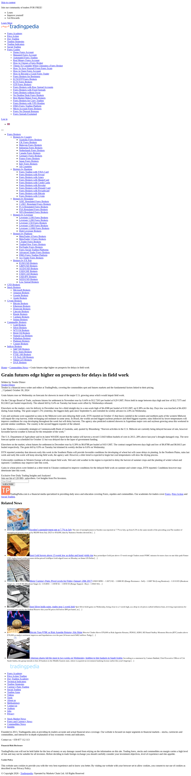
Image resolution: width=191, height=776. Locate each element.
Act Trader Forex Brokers (31, 258)
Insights (10, 727)
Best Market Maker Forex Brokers (29, 98)
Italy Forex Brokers (28, 164)
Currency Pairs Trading (18, 687)
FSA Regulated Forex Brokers (33, 209)
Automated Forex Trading (25, 57)
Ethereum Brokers (21, 306)
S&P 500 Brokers (21, 349)
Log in (4, 119)
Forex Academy (14, 33)
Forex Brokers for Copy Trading (28, 100)
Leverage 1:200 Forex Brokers (33, 220)
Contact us (12, 705)
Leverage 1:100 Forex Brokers (33, 217)
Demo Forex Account (23, 52)
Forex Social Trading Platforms (33, 249)
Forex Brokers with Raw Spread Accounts (33, 87)
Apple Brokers (20, 298)
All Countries (25, 166)
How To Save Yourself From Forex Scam (32, 68)
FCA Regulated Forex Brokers (33, 207)
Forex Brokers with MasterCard (34, 180)
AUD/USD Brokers (28, 268)
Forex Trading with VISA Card (34, 172)
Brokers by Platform (22, 233)
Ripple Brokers (20, 314)
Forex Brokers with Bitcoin (32, 193)
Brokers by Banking (22, 169)
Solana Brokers (20, 319)
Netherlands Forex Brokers (32, 150)
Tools (9, 697)
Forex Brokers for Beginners (26, 76)
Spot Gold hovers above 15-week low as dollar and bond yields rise (61, 555)
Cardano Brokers (21, 317)
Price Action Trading (17, 676)
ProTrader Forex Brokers (31, 247)
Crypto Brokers (14, 300)
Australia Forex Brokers (30, 139)
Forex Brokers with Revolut (32, 185)
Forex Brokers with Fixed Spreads (29, 90)
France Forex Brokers (29, 158)
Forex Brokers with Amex (31, 177)
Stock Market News (16, 719)
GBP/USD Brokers (28, 266)
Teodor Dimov (8, 385)
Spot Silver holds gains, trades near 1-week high (52, 606)
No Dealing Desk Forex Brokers (28, 95)
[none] (98, 124)
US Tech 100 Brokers (23, 357)
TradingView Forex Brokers (32, 244)
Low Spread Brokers (29, 282)
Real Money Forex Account (26, 60)
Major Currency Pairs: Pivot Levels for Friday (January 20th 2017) (61, 581)
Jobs (9, 711)
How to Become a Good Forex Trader (31, 73)
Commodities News (18, 367)
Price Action (13, 36)
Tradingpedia (26, 773)
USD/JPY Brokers (28, 276)
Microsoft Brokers (21, 290)
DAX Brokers (20, 362)
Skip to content (8, 2)
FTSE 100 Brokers (22, 354)
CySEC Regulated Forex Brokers (35, 204)
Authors (11, 708)
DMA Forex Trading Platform (27, 106)
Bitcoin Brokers (20, 303)
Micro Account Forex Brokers (27, 108)
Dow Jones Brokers (22, 351)
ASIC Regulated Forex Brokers (34, 201)
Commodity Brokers (16, 322)
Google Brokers (20, 295)
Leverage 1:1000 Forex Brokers (34, 228)
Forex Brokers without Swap (26, 92)
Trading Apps (13, 692)
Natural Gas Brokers (23, 335)
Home (4, 367)
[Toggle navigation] (2, 130)
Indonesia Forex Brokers (30, 147)
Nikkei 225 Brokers (22, 360)
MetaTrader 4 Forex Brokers (32, 236)
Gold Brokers (19, 325)
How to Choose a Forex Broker (28, 63)
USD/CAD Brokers (28, 274)
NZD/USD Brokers (28, 279)
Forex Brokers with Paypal (31, 174)
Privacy (10, 713)
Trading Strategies (15, 41)
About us (11, 700)
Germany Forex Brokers (30, 156)
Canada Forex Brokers (29, 153)
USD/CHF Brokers (28, 271)
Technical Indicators (16, 681)
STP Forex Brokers (22, 84)
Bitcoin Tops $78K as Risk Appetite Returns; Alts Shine (56, 632)
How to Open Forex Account (27, 71)
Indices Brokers (14, 346)
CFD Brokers (13, 284)
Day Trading (13, 39)
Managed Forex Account (25, 55)
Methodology (13, 703)
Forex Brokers (14, 134)
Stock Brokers (14, 287)
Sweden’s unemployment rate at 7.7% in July (51, 529)
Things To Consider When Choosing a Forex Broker (38, 65)
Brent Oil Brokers (21, 333)
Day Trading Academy (18, 679)
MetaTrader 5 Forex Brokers (32, 239)
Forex (168, 494)
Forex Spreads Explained (25, 114)
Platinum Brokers (21, 341)
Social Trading (14, 47)
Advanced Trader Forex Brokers (34, 252)
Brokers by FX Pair (22, 260)
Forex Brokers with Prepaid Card (34, 188)
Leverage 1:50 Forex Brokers (33, 223)
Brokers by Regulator (23, 198)
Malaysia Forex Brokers (30, 145)
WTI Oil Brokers (21, 330)
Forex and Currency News (19, 721)
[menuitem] (8, 124)
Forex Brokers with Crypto (32, 196)
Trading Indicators (15, 44)
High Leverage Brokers (30, 231)
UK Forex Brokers (28, 142)
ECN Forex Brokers (22, 82)
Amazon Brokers (21, 292)
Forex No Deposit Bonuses (26, 111)
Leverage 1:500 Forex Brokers (33, 225)
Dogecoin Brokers (21, 309)
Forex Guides (13, 49)
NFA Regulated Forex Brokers (33, 212)
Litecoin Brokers (21, 311)
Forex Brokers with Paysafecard (34, 190)
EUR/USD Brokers (28, 263)
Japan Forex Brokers (29, 161)
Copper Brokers (20, 343)
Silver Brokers (20, 327)
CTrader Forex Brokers (30, 241)
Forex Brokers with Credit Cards (34, 182)
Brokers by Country (22, 137)
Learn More (6, 23)
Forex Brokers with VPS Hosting (29, 103)
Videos (10, 695)
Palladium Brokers (22, 338)
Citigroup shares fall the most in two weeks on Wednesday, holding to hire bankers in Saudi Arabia (76, 658)
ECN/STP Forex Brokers (25, 79)
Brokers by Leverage (23, 215)
